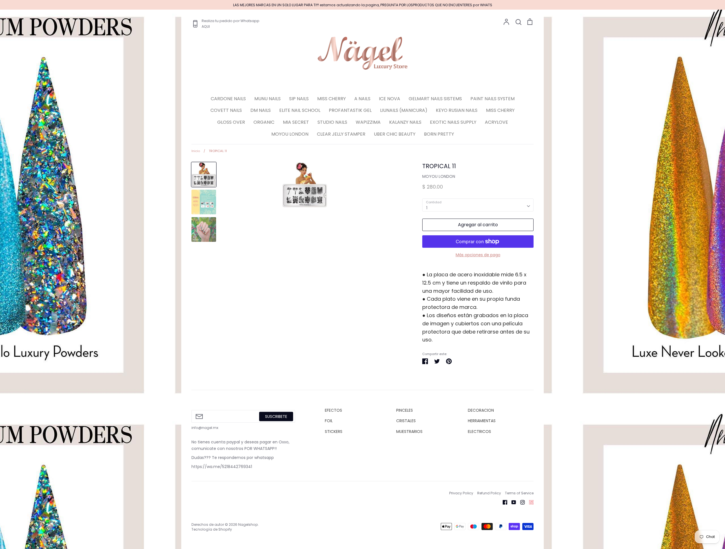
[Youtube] (511, 502)
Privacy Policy (461, 493)
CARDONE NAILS (228, 98)
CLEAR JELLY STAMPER (341, 134)
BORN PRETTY (439, 134)
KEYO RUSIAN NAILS (456, 110)
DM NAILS (260, 110)
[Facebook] (502, 502)
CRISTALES (406, 421)
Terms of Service (519, 493)
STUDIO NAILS (332, 122)
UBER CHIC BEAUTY (394, 134)
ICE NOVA (389, 98)
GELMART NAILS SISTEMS (435, 98)
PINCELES (404, 410)
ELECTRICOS (479, 431)
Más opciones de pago (478, 255)
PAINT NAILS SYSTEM (492, 98)
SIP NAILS (299, 98)
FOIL (329, 421)
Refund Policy (489, 493)
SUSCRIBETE (276, 416)
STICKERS (333, 431)
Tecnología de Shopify (211, 529)
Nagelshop (248, 524)
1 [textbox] (426, 208)
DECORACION (481, 410)
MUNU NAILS (267, 98)
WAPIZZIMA (368, 122)
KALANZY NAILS (405, 122)
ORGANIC (263, 122)
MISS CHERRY (331, 98)
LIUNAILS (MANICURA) (403, 110)
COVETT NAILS (226, 110)
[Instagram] (520, 502)
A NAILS (362, 98)
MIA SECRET (296, 122)
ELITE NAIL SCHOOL (299, 110)
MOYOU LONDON (289, 134)
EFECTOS (333, 410)
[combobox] (478, 205)
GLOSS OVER (231, 122)
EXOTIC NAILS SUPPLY (453, 122)
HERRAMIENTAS (482, 421)
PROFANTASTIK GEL (350, 110)
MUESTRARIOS (409, 431)
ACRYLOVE (496, 122)
